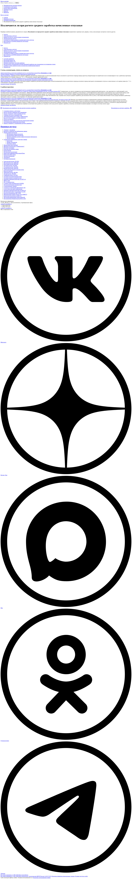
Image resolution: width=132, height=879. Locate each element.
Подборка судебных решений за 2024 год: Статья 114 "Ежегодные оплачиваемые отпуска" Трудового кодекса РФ (30, 91)
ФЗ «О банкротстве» (9, 182)
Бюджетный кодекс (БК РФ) (11, 168)
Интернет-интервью (9, 147)
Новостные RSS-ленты (10, 154)
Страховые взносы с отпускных (12, 111)
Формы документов (12, 142)
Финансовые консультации (11, 145)
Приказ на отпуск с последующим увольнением (16, 37)
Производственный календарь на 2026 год (15, 190)
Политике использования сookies (41, 877)
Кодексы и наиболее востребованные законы (15, 131)
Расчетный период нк (9, 60)
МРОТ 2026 (7, 180)
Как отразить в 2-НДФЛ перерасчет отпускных (16, 41)
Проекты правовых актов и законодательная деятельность (22, 136)
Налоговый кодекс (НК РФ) (11, 164)
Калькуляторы (7, 150)
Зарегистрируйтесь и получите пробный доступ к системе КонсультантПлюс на (26, 73)
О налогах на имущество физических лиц (14, 187)
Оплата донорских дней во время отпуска (15, 113)
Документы (7, 157)
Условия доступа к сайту (81, 876)
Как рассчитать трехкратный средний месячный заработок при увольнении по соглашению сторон (29, 64)
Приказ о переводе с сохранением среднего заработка (18, 123)
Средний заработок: (9, 58)
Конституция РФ (8, 171)
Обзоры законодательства (10, 132)
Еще (2, 45)
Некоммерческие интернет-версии (13, 5)
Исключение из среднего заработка (120, 108)
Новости (6, 11)
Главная (6, 17)
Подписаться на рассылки (10, 152)
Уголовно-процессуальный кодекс (13, 178)
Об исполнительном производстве (13, 184)
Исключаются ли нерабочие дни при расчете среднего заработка (19, 108)
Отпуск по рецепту (9, 119)
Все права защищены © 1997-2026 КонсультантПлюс (14, 875)
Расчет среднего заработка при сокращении (15, 112)
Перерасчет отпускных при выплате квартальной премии (19, 120)
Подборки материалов (9, 20)
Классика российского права (11, 149)
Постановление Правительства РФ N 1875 (15, 198)
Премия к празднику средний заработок (14, 63)
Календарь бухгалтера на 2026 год (12, 196)
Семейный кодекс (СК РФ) (11, 175)
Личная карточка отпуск (10, 38)
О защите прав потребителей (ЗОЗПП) (14, 183)
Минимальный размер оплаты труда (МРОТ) (15, 194)
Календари (9, 141)
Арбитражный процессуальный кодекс (14, 169)
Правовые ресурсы (9, 19)
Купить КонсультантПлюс (10, 8)
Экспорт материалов (9, 156)
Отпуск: (6, 34)
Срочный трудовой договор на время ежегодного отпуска (19, 40)
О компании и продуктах (10, 7)
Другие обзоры (11, 138)
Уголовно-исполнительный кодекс (13, 176)
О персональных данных (10, 186)
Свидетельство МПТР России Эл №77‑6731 (40, 876)
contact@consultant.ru (6, 204)
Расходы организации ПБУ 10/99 (12, 193)
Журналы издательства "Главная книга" (14, 146)
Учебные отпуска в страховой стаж (13, 115)
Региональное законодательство (15, 135)
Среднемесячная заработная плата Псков (14, 122)
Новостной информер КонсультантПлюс (14, 153)
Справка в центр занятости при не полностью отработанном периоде (22, 65)
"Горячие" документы (9, 130)
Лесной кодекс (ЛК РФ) (10, 173)
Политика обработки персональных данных (63, 876)
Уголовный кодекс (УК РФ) (11, 167)
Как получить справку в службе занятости (15, 117)
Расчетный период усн (10, 61)
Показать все (7, 42)
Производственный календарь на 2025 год (15, 179)
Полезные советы (11, 143)
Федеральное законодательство (15, 134)
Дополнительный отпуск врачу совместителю (16, 116)
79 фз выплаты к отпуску (10, 35)
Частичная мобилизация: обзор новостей (14, 197)
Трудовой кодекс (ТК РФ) (10, 165)
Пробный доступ (8, 9)
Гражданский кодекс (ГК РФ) (11, 161)
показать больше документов (8, 84)
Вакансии (6, 12)
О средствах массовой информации (13, 189)
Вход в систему (5, 1)
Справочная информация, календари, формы (15, 139)
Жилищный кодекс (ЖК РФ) (11, 162)
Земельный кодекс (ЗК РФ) (11, 172)
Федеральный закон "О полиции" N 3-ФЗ (14, 191)
